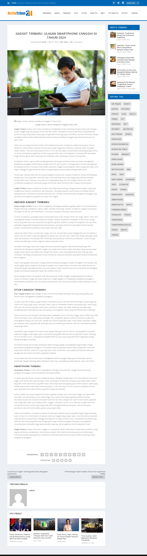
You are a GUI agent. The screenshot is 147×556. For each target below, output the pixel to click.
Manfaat (125, 154)
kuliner (115, 154)
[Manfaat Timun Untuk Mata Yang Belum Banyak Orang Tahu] (113, 47)
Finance (67, 13)
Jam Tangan (117, 134)
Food (84, 13)
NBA (128, 169)
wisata (124, 230)
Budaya (115, 109)
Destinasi (125, 109)
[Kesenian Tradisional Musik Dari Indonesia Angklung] (113, 35)
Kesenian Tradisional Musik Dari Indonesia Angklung (125, 35)
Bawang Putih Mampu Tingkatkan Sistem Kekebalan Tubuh (126, 84)
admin (44, 42)
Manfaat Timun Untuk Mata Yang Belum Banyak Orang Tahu (126, 47)
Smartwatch (117, 204)
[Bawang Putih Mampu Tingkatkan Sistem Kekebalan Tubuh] (113, 84)
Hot (76, 13)
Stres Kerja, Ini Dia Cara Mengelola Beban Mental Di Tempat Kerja (127, 72)
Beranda (47, 13)
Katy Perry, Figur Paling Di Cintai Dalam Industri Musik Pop (67, 536)
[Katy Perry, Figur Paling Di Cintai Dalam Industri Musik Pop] (68, 524)
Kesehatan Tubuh (119, 149)
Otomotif (113, 13)
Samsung (130, 194)
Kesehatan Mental (120, 144)
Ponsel (123, 189)
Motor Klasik (118, 169)
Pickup (114, 189)
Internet (116, 129)
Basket (127, 104)
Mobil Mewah (117, 164)
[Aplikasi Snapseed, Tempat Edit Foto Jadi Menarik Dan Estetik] (44, 524)
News (57, 13)
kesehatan (116, 139)
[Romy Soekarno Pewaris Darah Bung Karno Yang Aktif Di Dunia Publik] (20, 524)
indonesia (116, 124)
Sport (125, 13)
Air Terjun (116, 104)
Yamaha (115, 235)
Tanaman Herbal (119, 210)
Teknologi (116, 215)
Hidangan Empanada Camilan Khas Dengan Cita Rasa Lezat (126, 60)
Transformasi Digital (121, 225)
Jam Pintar (128, 129)
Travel (134, 13)
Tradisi (127, 215)
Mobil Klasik (117, 159)
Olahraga (130, 179)
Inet (103, 13)
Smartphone (117, 199)
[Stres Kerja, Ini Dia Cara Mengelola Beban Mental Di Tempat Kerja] (113, 71)
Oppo (114, 184)
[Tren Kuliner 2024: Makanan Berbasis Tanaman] (92, 525)
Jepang (128, 134)
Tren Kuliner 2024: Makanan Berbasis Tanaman (89, 538)
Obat (122, 174)
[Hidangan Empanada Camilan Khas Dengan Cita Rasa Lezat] (113, 59)
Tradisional (117, 220)
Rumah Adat (117, 194)
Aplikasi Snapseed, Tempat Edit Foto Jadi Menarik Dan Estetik (43, 536)
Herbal (115, 119)
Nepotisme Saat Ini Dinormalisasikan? (31, 3)
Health (93, 13)
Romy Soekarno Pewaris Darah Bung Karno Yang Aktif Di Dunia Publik (20, 536)
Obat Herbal (117, 179)
